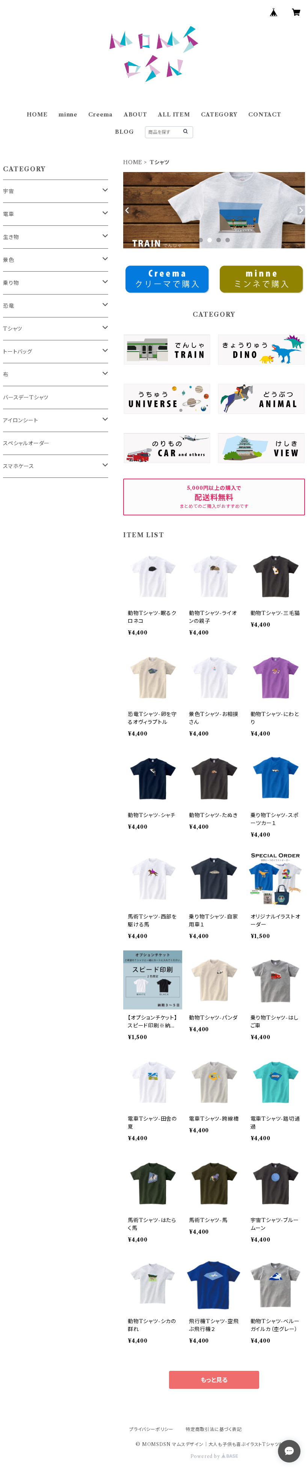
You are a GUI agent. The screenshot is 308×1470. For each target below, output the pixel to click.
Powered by (206, 1456)
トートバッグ (17, 351)
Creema (100, 114)
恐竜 (8, 305)
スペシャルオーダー (26, 443)
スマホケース (18, 466)
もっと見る (214, 1380)
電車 (8, 214)
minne (68, 114)
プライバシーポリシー (151, 1429)
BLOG (124, 131)
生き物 (11, 237)
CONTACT (264, 114)
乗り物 (11, 282)
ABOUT (135, 114)
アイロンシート (20, 420)
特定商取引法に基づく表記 (214, 1429)
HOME (37, 114)
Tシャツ (12, 328)
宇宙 (8, 191)
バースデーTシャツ (25, 397)
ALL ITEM (174, 114)
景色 (8, 260)
